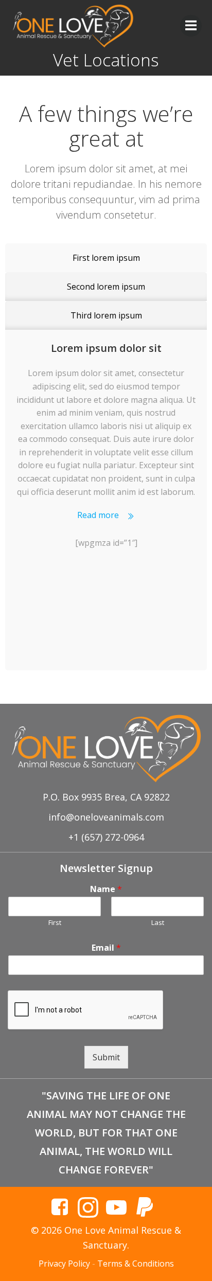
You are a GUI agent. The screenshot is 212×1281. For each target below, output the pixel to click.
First (54, 922)
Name (106, 889)
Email (106, 947)
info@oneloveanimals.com (106, 817)
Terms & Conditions (135, 1263)
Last (157, 922)
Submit (106, 1057)
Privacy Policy (64, 1263)
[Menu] (191, 26)
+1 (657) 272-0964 (106, 837)
